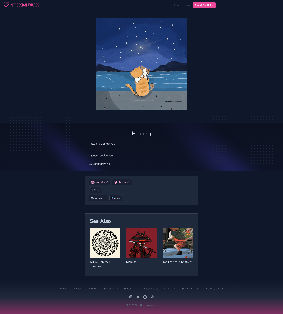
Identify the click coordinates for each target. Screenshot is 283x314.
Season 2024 (131, 288)
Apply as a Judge (215, 288)
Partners (93, 288)
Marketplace (96, 198)
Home (62, 288)
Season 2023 (111, 288)
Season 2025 (151, 288)
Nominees (77, 288)
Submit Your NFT (203, 5)
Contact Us (170, 288)
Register (186, 5)
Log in (177, 5)
